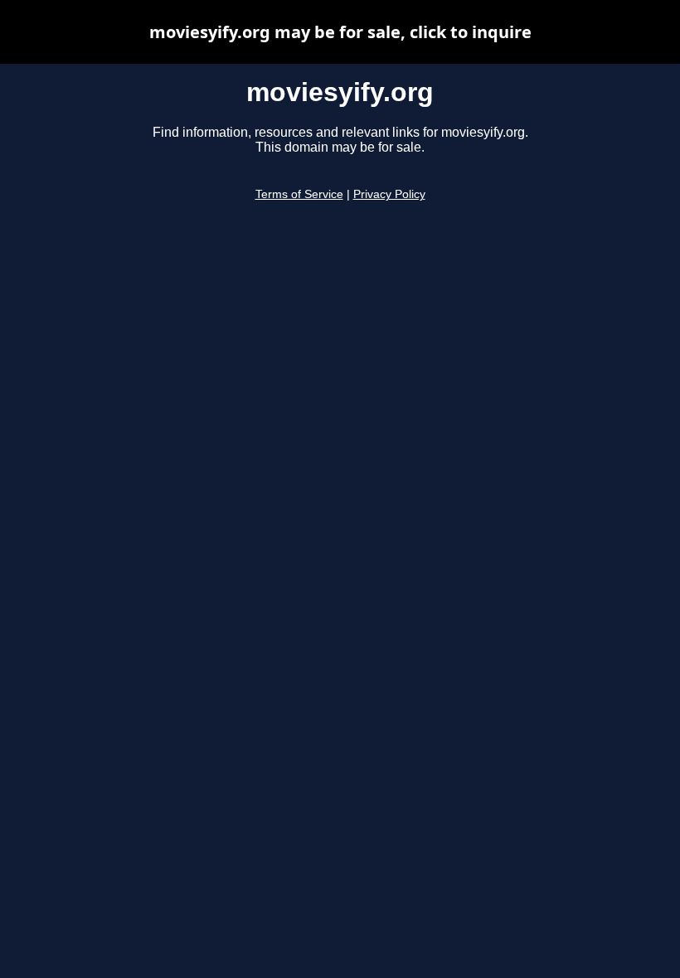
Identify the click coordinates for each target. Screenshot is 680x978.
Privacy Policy (389, 194)
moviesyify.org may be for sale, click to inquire (340, 32)
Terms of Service (299, 194)
